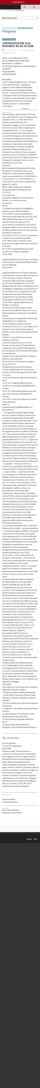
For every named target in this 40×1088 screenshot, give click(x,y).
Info (35, 839)
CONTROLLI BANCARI (9, 39)
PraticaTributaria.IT (19, 2)
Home (29, 839)
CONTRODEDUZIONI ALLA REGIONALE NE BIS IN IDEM (17, 44)
